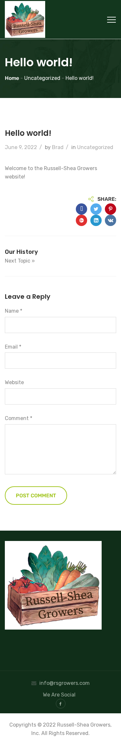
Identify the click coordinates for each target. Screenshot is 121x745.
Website (14, 382)
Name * (13, 311)
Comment (18, 418)
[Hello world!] (81, 209)
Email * (13, 347)
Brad (58, 147)
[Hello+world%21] (96, 209)
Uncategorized (95, 147)
